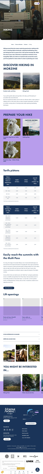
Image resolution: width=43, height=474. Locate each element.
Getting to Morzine (31, 423)
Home (12, 44)
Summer (25, 44)
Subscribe (7, 439)
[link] (37, 470)
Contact (6, 420)
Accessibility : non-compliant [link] (25, 446)
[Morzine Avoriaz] (9, 3)
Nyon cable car (26, 317)
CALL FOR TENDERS (26, 438)
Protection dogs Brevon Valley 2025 (11, 137)
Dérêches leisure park (9, 339)
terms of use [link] (31, 448)
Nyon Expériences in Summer (11, 334)
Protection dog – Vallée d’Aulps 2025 (11, 160)
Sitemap (18, 446)
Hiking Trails (26, 91)
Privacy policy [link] (14, 446)
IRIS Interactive (24, 447)
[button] (21, 0)
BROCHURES (24, 429)
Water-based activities (28, 392)
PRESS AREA (24, 431)
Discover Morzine (18, 44)
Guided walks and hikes (9, 91)
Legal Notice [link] (9, 446)
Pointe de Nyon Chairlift (9, 317)
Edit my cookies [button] (33, 446)
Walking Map (26, 137)
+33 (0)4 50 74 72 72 (7, 416)
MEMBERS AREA (25, 435)
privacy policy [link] (25, 448)
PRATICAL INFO (25, 433)
